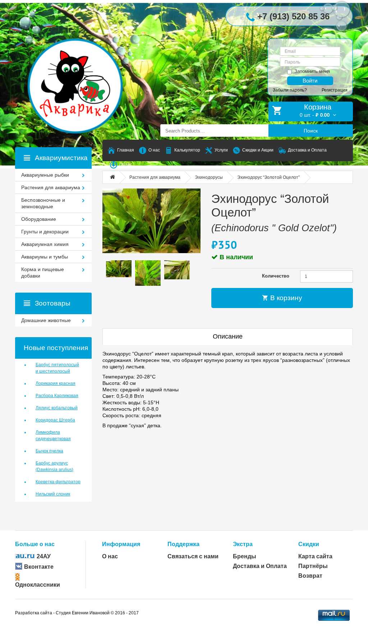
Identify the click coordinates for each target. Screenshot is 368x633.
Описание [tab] (228, 336)
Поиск (311, 131)
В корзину (285, 298)
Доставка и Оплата (260, 566)
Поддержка (183, 544)
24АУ (44, 556)
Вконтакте (39, 567)
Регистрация (335, 90)
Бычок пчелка (49, 450)
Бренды (244, 556)
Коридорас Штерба (55, 420)
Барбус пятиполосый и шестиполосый (57, 368)
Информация (121, 544)
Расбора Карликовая (57, 395)
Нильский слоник (53, 494)
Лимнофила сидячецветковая (53, 435)
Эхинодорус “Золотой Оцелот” (268, 177)
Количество (275, 276)
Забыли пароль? (290, 90)
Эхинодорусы (209, 177)
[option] (119, 268)
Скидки (308, 544)
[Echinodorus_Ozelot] (151, 220)
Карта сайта (315, 556)
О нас (110, 556)
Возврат (310, 576)
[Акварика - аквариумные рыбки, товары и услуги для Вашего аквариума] (82, 71)
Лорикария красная (55, 383)
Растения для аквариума (154, 177)
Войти (310, 81)
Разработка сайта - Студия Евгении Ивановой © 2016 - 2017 (77, 612)
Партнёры (313, 566)
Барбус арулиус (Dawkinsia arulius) (54, 466)
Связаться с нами (192, 556)
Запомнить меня (312, 71)
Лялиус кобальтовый (57, 407)
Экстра (243, 544)
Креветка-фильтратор (58, 481)
